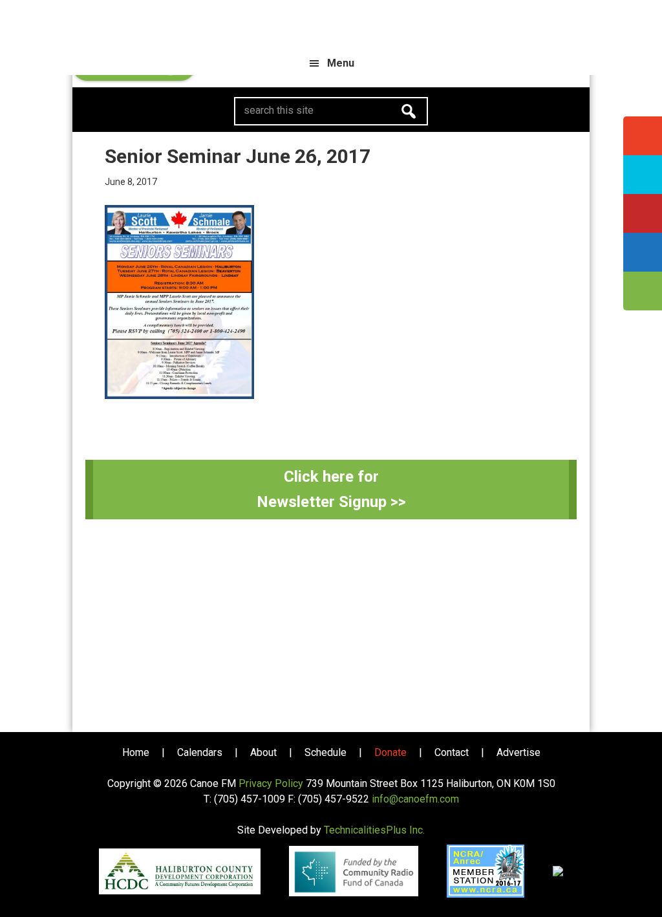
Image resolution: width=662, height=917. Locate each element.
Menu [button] (340, 63)
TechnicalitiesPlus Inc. (374, 830)
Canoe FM (331, 26)
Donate (390, 752)
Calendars (199, 752)
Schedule (325, 752)
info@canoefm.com (415, 799)
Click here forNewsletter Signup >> (331, 489)
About (263, 752)
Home (135, 752)
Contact (451, 752)
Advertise (518, 752)
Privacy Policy (271, 783)
